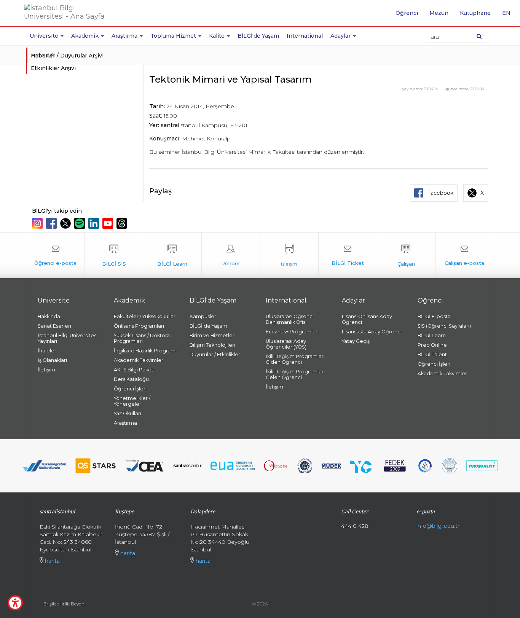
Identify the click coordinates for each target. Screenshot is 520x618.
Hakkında (49, 316)
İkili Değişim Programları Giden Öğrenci (295, 359)
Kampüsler (203, 316)
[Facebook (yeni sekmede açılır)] (52, 223)
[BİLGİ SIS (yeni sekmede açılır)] (114, 255)
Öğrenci (407, 13)
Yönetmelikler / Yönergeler (132, 401)
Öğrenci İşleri (130, 389)
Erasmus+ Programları (292, 331)
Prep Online (432, 345)
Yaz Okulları (127, 413)
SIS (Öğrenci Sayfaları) (444, 326)
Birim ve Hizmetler (212, 335)
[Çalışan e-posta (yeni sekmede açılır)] (464, 255)
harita (51, 560)
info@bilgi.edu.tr (437, 525)
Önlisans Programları (139, 326)
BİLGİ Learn (432, 335)
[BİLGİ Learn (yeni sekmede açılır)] (172, 255)
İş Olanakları (52, 360)
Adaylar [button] (341, 35)
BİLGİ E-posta (434, 316)
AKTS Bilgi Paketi (134, 370)
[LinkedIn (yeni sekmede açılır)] (94, 223)
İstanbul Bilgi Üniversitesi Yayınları (67, 338)
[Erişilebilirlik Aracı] (15, 602)
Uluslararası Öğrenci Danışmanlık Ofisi (290, 319)
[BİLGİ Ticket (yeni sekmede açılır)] (348, 255)
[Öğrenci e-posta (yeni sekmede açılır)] (55, 255)
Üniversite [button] (45, 35)
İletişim (46, 370)
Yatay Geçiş (356, 341)
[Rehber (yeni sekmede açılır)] (231, 255)
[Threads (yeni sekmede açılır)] (122, 223)
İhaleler (47, 351)
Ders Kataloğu (131, 379)
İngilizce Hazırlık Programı (145, 351)
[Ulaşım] (289, 255)
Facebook (440, 193)
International (305, 35)
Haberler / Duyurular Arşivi (67, 55)
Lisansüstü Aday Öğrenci (372, 331)
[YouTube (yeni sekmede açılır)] (108, 223)
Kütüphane (475, 13)
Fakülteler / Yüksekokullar (144, 316)
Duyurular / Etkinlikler (215, 354)
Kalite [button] (217, 35)
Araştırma (125, 423)
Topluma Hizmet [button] (174, 35)
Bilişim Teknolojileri (212, 345)
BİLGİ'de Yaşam (258, 35)
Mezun (438, 13)
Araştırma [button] (125, 35)
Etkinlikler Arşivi (53, 68)
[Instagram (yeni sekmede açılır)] (38, 223)
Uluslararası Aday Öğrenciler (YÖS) (286, 344)
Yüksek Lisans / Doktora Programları (142, 338)
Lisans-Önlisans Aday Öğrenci (367, 319)
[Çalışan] (406, 255)
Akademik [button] (85, 35)
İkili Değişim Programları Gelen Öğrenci (295, 374)
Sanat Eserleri (54, 326)
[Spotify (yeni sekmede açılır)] (80, 223)
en (509, 15)
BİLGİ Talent (432, 354)
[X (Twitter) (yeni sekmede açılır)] (66, 223)
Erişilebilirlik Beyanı (64, 604)
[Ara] (479, 36)
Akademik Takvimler (138, 360)
